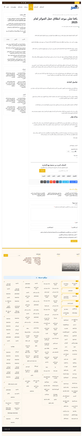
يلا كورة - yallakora (8, 307)
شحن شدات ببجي (55, 338)
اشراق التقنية (66, 320)
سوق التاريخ (47, 381)
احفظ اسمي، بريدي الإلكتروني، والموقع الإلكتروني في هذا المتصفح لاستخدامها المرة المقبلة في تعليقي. (58, 232)
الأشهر (15, 39)
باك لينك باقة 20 (55, 385)
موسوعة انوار (74, 377)
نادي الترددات (74, 354)
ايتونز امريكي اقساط (46, 329)
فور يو (47, 333)
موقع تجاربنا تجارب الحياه (55, 395)
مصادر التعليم (66, 406)
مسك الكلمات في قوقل (75, 320)
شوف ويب (66, 328)
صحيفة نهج (75, 339)
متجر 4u (55, 318)
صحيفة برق (66, 309)
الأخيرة (23, 39)
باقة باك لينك (74, 296)
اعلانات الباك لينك (66, 391)
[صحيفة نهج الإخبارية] (75, 7)
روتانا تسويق (74, 350)
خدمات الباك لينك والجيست (55, 377)
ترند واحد (26, 7)
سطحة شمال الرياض (36, 336)
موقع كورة (13, 346)
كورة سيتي (28, 366)
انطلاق (68, 176)
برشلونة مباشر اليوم (27, 382)
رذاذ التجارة (66, 362)
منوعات (30, 7)
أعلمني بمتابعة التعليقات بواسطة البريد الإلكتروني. (67, 234)
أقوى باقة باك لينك (55, 389)
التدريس (74, 396)
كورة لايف (17, 322)
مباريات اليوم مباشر (36, 288)
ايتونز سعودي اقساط (55, 296)
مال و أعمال (20, 7)
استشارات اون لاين (66, 355)
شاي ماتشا (55, 370)
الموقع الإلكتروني (50, 227)
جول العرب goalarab (36, 371)
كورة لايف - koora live (17, 367)
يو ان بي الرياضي (66, 411)
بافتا (63, 176)
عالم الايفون (74, 335)
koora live (8, 293)
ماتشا (47, 367)
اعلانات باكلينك (51, 403)
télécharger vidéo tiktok (13, 413)
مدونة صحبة (75, 373)
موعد (43, 176)
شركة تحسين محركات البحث (66, 297)
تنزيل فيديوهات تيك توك (17, 408)
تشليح (36, 345)
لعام (48, 176)
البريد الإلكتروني (74, 227)
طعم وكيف (74, 366)
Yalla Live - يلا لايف (8, 302)
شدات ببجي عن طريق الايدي (47, 319)
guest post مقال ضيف (47, 377)
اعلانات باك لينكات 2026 (12, 384)
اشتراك (42, 170)
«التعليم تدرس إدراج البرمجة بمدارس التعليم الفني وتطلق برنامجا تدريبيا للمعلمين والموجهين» (38, 194)
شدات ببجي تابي (47, 288)
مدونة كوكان (66, 335)
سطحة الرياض (36, 327)
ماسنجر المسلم (70, 303)
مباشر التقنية (66, 370)
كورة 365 (36, 366)
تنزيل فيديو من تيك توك (17, 403)
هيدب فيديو (66, 359)
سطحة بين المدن (36, 332)
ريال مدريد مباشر (36, 292)
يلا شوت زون (17, 393)
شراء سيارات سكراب (27, 346)
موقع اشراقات (74, 312)
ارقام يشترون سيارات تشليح (36, 356)
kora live (8, 318)
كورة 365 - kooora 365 (17, 312)
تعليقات (7, 39)
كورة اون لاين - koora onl (17, 307)
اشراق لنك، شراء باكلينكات (75, 391)
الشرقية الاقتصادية (66, 332)
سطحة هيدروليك (27, 332)
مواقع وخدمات (13, 7)
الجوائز (74, 176)
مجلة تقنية (74, 411)
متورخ (75, 346)
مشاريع (55, 399)
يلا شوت (36, 283)
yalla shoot (27, 283)
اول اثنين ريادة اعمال (74, 284)
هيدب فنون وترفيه (74, 418)
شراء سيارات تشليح (36, 351)
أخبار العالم (42, 7)
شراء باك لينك (74, 383)
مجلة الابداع (66, 350)
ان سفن (74, 324)
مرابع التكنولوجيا (66, 324)
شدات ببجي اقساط (55, 284)
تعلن (58, 176)
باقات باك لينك (66, 387)
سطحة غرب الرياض (27, 336)
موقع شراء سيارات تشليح (27, 351)
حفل (53, 176)
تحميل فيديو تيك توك (8, 403)
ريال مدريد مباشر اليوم (36, 381)
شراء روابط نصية (75, 387)
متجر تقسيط (47, 305)
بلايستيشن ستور (55, 352)
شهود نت (66, 366)
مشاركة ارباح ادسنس (66, 284)
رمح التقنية (75, 362)
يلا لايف (32, 375)
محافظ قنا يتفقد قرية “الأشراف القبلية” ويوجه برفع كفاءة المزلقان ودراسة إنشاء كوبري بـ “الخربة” (70, 194)
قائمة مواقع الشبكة (58, 429)
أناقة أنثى (66, 343)
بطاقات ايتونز (46, 348)
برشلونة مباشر (27, 287)
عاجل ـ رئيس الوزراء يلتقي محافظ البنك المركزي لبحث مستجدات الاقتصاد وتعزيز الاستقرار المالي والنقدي (16, 60)
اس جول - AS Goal (8, 312)
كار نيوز (66, 339)
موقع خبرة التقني (75, 343)
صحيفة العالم (66, 418)
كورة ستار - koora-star (8, 284)
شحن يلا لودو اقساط (47, 296)
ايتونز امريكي (46, 292)
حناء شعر (46, 362)
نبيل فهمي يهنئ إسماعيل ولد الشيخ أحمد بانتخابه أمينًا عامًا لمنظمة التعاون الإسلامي (54, 194)
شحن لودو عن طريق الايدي (46, 344)
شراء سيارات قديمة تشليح (32, 360)
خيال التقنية (75, 328)
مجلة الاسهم (74, 332)
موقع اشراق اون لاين (66, 313)
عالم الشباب (70, 290)
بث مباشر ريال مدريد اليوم (27, 371)
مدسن (66, 346)
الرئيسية (75, 14)
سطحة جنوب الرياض (36, 341)
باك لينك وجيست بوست (75, 407)
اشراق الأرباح (66, 377)
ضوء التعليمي (74, 308)
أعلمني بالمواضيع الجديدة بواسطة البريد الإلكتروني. (67, 237)
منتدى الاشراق (74, 401)
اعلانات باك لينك (47, 399)
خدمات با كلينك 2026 (46, 390)
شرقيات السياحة (66, 373)
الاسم (76, 222)
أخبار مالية (36, 7)
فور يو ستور (47, 314)
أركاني (74, 370)
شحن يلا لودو (55, 343)
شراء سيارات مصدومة (27, 356)
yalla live (32, 391)
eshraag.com (46, 429)
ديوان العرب (47, 394)
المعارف (74, 359)
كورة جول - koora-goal (17, 289)
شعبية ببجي (55, 348)
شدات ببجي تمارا (47, 283)
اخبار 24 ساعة (66, 414)
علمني (7, 7)
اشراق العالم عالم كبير (66, 397)
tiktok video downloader (8, 408)
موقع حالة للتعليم (75, 414)
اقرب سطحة (27, 340)
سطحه (27, 328)
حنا (55, 367)
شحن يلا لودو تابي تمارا (47, 324)
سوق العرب (55, 381)
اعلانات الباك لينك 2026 (66, 402)
